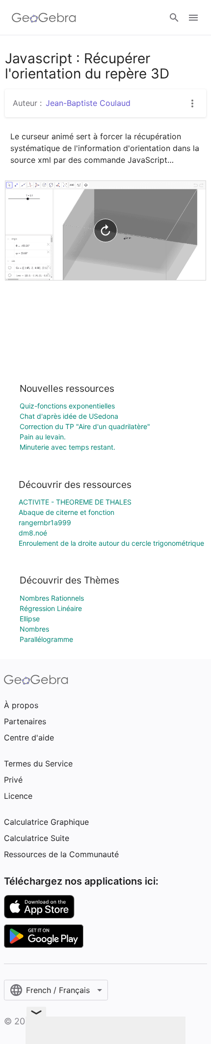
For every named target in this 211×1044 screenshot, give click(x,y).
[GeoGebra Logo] (44, 18)
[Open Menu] (193, 18)
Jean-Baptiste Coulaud (88, 103)
